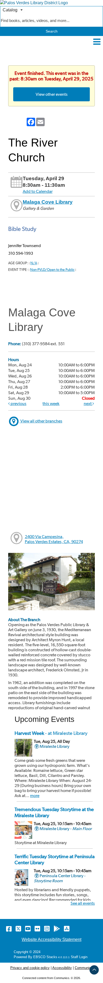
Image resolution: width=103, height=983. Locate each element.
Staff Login (79, 957)
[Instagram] (47, 928)
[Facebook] (9, 928)
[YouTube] (28, 928)
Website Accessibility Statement (51, 939)
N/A (33, 263)
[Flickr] (37, 928)
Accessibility (62, 968)
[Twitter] (18, 928)
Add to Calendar (38, 191)
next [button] (88, 403)
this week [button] (51, 403)
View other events (52, 94)
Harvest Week (51, 733)
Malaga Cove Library (48, 202)
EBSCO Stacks (44, 957)
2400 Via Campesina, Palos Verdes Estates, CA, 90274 (54, 539)
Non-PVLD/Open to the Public (52, 270)
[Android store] (57, 928)
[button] (96, 42)
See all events (83, 903)
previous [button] (18, 403)
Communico (84, 968)
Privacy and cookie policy (30, 968)
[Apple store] (66, 928)
